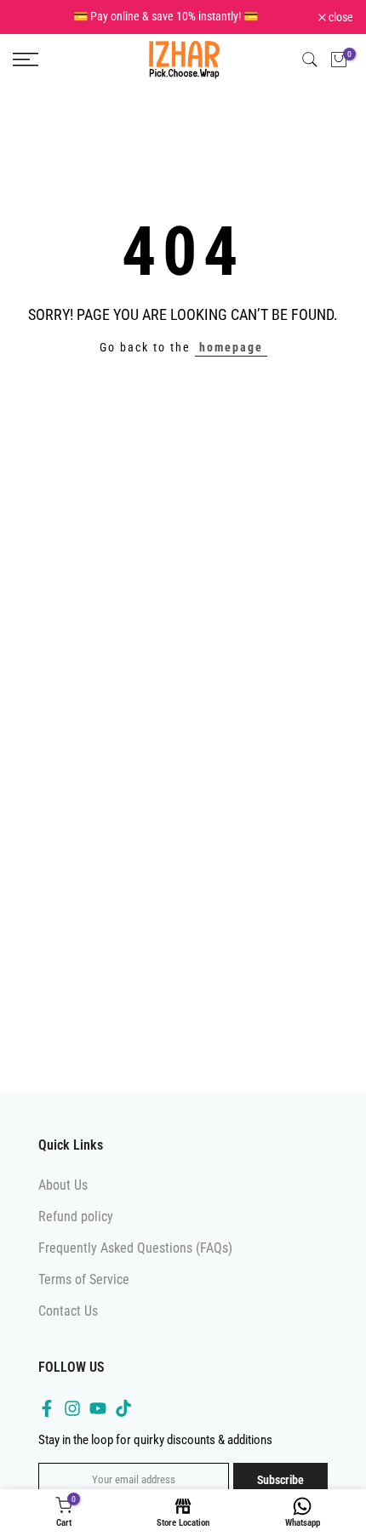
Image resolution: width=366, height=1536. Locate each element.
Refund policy (75, 1228)
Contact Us (68, 1323)
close (339, 23)
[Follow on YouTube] (97, 1421)
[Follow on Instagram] (72, 1421)
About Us (63, 1197)
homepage (231, 359)
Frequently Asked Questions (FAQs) (135, 1260)
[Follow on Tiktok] (123, 1421)
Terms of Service (83, 1291)
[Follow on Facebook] (46, 1421)
